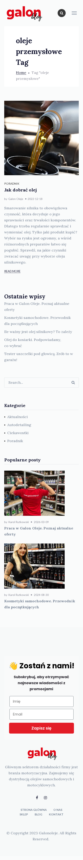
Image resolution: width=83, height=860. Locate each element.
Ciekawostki (18, 433)
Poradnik (11, 183)
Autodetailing (19, 424)
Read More (12, 271)
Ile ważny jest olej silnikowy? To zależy (38, 331)
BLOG (38, 814)
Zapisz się (41, 728)
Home (21, 72)
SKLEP (24, 814)
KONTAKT (56, 814)
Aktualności (17, 416)
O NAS (57, 809)
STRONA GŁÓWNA (34, 809)
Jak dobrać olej (20, 190)
